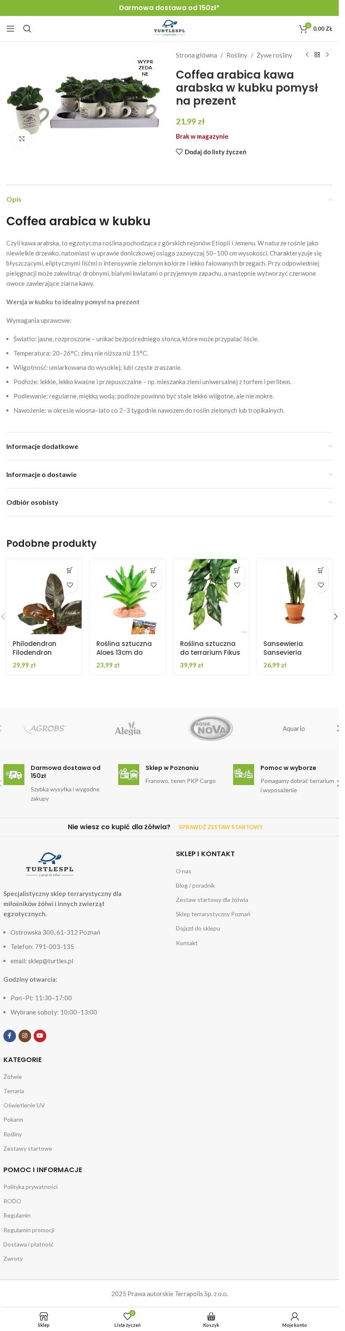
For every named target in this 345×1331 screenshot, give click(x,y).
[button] (70, 570)
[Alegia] (127, 728)
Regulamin (17, 1215)
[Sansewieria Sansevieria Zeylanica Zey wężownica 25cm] (294, 596)
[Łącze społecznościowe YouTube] (40, 1036)
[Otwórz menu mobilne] (10, 28)
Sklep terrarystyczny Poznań (213, 913)
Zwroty (13, 1258)
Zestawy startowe (27, 1148)
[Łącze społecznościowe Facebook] (9, 1036)
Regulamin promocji (28, 1229)
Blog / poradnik (195, 885)
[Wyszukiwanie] (27, 28)
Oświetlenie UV (24, 1105)
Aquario (294, 728)
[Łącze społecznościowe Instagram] (25, 1036)
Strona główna (196, 55)
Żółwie (12, 1076)
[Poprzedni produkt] (307, 55)
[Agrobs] (44, 728)
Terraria (13, 1090)
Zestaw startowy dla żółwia (212, 899)
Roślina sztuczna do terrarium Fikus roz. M (210, 652)
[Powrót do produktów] (317, 55)
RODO (12, 1200)
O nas (183, 871)
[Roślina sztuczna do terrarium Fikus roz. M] (211, 596)
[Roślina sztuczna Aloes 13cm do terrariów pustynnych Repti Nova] (127, 596)
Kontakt (187, 942)
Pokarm (13, 1119)
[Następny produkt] (327, 55)
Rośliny (236, 55)
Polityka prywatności (30, 1186)
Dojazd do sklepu (198, 928)
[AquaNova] (210, 728)
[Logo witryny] (169, 28)
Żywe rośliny (274, 55)
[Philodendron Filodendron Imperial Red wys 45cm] (44, 596)
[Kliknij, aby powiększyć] (22, 138)
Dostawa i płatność (28, 1244)
